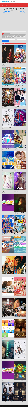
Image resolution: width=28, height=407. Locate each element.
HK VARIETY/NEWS (10, 3)
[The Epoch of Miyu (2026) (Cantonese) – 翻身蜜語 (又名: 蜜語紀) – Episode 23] (8, 54)
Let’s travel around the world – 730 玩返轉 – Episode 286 (6, 148)
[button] (14, 31)
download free (11, 34)
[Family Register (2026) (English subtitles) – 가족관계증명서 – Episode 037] (20, 391)
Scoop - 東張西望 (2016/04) (12, 10)
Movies (3, 5)
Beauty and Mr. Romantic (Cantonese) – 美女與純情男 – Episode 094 (20, 169)
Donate (6, 5)
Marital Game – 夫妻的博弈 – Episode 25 (17, 106)
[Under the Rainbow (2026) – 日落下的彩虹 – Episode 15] (8, 76)
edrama (17, 34)
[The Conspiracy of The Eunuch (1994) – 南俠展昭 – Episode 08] (8, 265)
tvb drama (18, 36)
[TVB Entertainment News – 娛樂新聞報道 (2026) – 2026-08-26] (8, 202)
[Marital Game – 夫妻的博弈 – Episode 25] (20, 97)
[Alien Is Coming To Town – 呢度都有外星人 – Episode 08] (8, 349)
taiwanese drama (15, 36)
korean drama (12, 35)
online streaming (20, 35)
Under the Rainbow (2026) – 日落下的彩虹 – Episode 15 (6, 85)
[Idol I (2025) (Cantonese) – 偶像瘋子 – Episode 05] (20, 181)
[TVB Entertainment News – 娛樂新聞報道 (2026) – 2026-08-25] (8, 370)
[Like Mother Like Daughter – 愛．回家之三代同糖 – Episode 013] (20, 54)
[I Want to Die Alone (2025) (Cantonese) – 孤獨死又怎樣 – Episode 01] (20, 349)
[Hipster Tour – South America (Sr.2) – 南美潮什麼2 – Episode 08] (20, 224)
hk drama (5, 35)
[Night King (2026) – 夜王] (20, 328)
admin (2, 10)
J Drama (23, 3)
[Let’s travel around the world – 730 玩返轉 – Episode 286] (8, 139)
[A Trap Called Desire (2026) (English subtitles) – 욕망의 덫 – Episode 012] (8, 391)
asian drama (4, 34)
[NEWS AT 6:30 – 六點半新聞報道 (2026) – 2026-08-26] (8, 244)
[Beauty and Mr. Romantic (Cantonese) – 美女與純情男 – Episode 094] (20, 160)
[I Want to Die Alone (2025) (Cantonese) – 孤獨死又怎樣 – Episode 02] (8, 118)
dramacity (15, 34)
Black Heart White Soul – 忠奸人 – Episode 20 (5, 316)
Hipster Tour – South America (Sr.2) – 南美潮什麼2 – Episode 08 (19, 233)
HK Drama (5, 3)
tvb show (21, 36)
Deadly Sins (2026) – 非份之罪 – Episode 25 (5, 106)
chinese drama (7, 34)
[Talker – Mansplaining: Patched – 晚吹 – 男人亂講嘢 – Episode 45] (20, 370)
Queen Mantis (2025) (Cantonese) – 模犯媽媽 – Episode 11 (19, 212)
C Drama (20, 3)
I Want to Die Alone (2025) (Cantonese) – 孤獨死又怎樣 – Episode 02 (7, 127)
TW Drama (16, 3)
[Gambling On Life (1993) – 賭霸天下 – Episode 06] (20, 307)
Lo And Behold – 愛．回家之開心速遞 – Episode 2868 (18, 85)
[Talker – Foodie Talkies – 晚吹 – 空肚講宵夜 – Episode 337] (20, 117)
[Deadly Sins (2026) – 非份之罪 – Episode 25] (8, 97)
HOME (2, 3)
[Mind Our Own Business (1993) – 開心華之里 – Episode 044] (20, 286)
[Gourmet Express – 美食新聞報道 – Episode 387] (8, 160)
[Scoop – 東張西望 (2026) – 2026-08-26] (20, 244)
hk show (10, 35)
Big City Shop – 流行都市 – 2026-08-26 (5, 337)
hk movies (7, 35)
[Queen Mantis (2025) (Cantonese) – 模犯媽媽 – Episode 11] (20, 203)
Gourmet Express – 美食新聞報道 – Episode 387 (6, 169)
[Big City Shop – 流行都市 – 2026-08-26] (8, 328)
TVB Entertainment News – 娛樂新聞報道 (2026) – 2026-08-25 (7, 379)
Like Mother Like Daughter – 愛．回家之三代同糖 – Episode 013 (19, 63)
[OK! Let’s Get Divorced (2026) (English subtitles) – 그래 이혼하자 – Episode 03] (8, 181)
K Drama (13, 3)
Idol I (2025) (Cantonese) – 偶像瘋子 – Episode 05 (18, 190)
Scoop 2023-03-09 (11, 36)
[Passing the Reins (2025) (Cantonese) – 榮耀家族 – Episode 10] (8, 286)
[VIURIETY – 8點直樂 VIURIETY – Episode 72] (8, 224)
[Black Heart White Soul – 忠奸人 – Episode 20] (8, 307)
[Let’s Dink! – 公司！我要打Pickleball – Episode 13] (20, 139)
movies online (16, 35)
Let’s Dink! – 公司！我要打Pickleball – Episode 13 (18, 148)
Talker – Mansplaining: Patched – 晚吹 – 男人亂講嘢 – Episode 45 (19, 380)
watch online (6, 37)
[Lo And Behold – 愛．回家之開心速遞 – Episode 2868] (20, 76)
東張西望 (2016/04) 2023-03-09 (11, 37)
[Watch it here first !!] (5, 1)
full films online (20, 34)
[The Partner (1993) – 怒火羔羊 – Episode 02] (20, 265)
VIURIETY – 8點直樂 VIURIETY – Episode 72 (5, 233)
